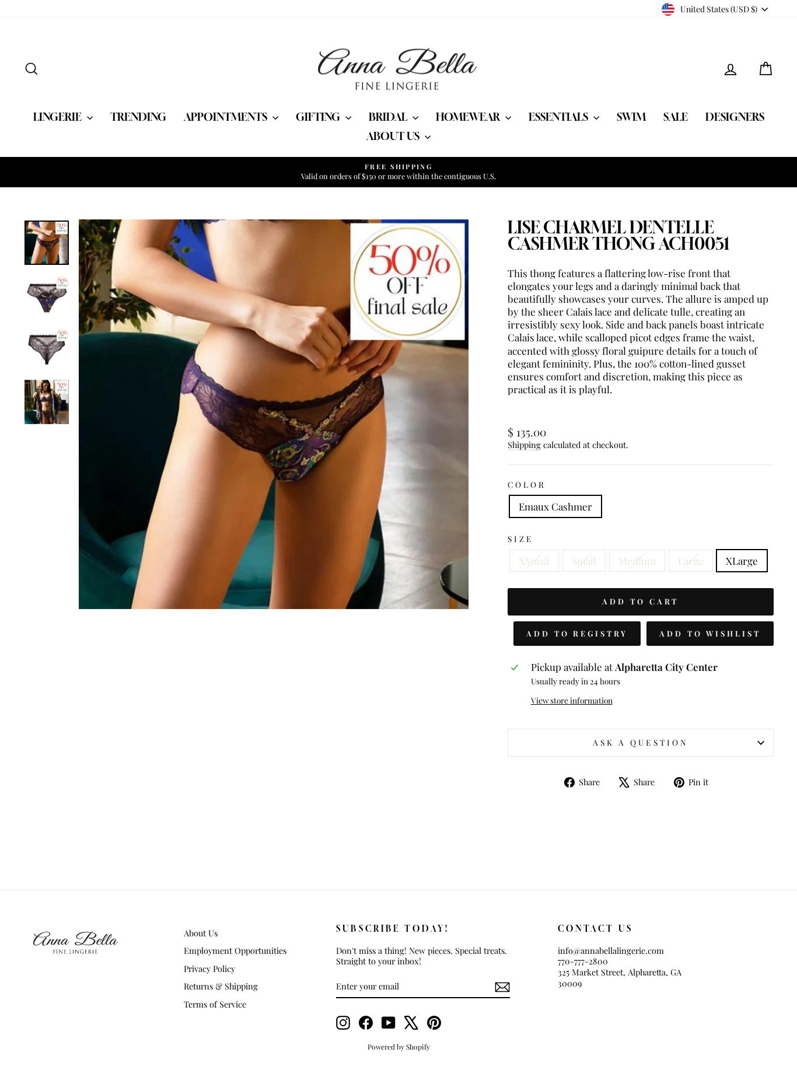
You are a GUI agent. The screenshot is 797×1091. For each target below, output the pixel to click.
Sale (675, 116)
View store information (572, 700)
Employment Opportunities (235, 950)
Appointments (227, 116)
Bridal (389, 116)
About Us (394, 136)
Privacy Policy (209, 968)
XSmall (534, 560)
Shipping (524, 444)
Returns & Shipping (221, 986)
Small (584, 560)
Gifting (319, 116)
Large (691, 560)
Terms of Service (215, 1004)
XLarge (742, 560)
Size (520, 539)
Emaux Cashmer (555, 506)
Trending (138, 116)
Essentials (559, 116)
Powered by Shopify (399, 1046)
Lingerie (58, 116)
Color (527, 484)
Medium (637, 560)
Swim (631, 116)
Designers (734, 116)
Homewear (469, 116)
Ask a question (640, 742)
